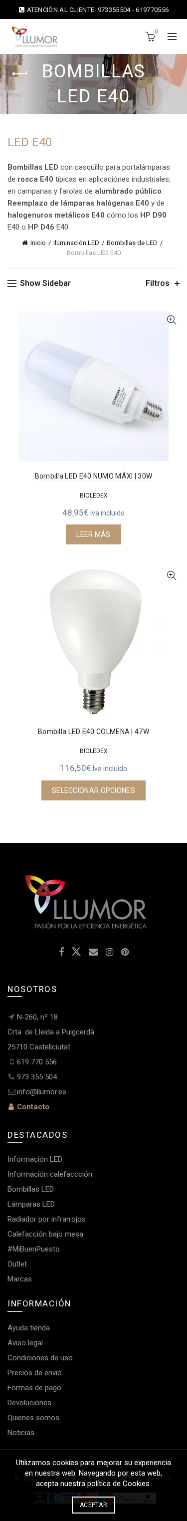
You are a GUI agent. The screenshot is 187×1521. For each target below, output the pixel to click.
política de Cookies (118, 1483)
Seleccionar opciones (93, 790)
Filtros (158, 283)
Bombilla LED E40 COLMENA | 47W (93, 732)
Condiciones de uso (40, 1357)
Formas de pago (34, 1387)
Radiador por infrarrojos (46, 1219)
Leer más (93, 534)
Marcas (19, 1278)
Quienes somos (33, 1417)
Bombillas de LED (132, 243)
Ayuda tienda (28, 1327)
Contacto (32, 1106)
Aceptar (93, 1505)
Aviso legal (25, 1342)
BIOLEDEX (94, 495)
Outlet (17, 1264)
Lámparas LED (31, 1204)
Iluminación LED (76, 243)
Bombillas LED (30, 1189)
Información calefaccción (49, 1174)
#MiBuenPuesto (33, 1249)
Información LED (34, 1159)
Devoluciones (29, 1402)
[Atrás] (19, 74)
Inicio (38, 243)
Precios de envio (34, 1372)
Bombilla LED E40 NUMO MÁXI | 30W (94, 476)
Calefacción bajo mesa (45, 1234)
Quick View (171, 320)
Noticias (20, 1432)
